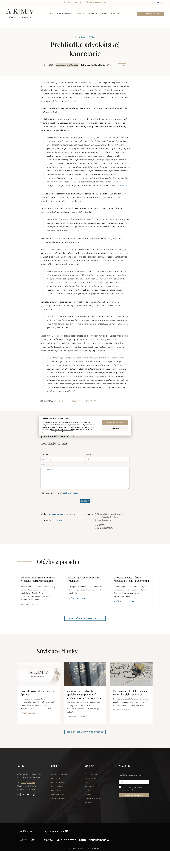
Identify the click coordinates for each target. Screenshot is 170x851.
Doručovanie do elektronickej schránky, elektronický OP (130, 692)
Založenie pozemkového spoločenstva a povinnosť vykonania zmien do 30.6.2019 (84, 694)
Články (80, 14)
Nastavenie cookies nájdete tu (62, 429)
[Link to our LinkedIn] (32, 794)
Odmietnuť (115, 428)
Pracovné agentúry (59, 782)
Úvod (50, 14)
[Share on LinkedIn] (63, 401)
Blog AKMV (85, 37)
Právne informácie (92, 798)
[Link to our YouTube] (28, 794)
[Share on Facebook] (56, 401)
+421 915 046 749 (74, 2)
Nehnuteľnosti (57, 786)
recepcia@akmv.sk (97, 2)
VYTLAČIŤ (92, 401)
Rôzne (93, 37)
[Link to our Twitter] (23, 794)
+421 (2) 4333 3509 (28, 783)
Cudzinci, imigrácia (59, 774)
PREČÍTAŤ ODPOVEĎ (30, 605)
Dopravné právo (57, 794)
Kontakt (115, 14)
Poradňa (92, 14)
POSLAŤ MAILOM (77, 401)
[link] (125, 14)
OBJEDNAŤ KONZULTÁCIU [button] (150, 14)
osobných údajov (71, 493)
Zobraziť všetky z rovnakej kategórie (85, 618)
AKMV (20, 13)
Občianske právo (58, 798)
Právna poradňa (91, 786)
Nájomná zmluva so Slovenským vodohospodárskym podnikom (38, 579)
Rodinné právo (57, 790)
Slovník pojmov (91, 774)
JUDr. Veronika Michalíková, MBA (95, 65)
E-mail (88, 454)
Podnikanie (55, 778)
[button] (158, 2)
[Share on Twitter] (59, 401)
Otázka (43, 465)
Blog (87, 782)
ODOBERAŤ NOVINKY (134, 795)
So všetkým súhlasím (115, 422)
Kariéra (88, 802)
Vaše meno (45, 454)
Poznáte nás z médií (56, 831)
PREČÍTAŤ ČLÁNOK (28, 713)
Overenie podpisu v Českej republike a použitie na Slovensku (131, 579)
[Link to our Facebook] (19, 794)
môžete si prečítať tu (58, 432)
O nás (104, 14)
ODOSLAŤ (85, 501)
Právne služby (64, 14)
